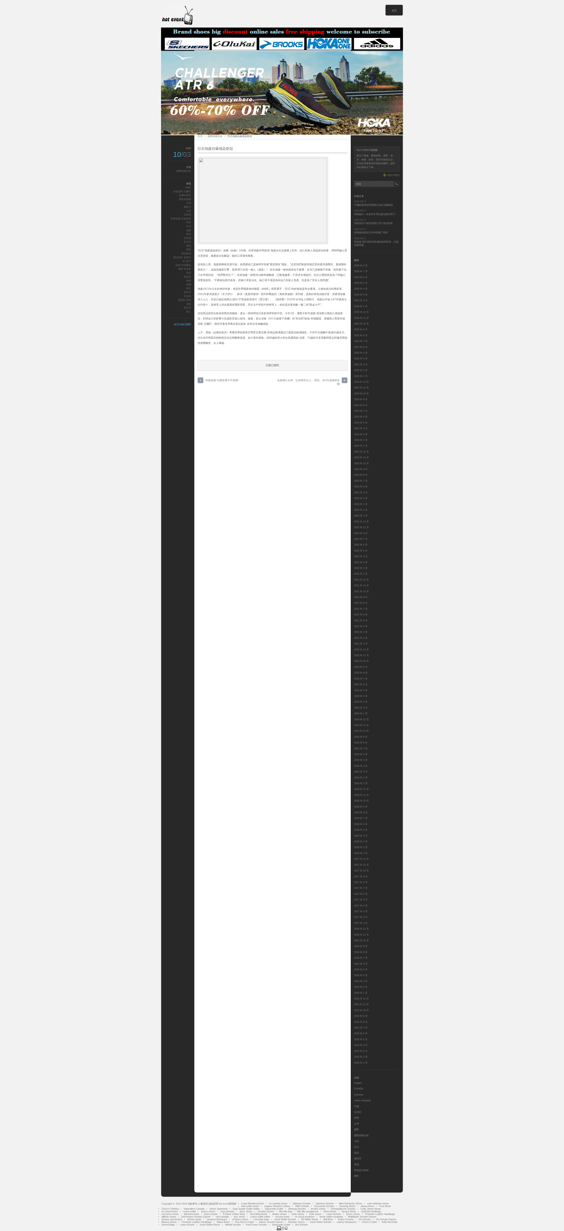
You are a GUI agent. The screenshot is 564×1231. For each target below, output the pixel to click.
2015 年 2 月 (360, 1056)
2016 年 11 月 (361, 934)
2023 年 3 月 (360, 504)
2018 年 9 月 (360, 806)
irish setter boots (250, 1206)
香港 (356, 1164)
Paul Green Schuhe (256, 1224)
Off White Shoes (309, 1219)
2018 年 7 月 (360, 818)
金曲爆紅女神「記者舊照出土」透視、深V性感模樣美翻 (308, 382)
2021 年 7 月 (360, 608)
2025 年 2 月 (360, 370)
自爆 (188, 280)
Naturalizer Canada (194, 1208)
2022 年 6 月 (360, 544)
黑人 (188, 311)
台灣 (356, 1123)
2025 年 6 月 (360, 347)
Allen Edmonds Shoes (350, 1203)
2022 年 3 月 (360, 562)
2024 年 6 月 (360, 416)
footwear (358, 1094)
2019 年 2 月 (360, 777)
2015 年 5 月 (360, 1039)
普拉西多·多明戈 (182, 257)
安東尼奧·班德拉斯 (181, 218)
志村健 (187, 238)
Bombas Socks (296, 1222)
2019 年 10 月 (361, 731)
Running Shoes (347, 1206)
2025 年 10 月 (361, 323)
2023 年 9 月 (360, 469)
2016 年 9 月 (360, 946)
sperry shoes (208, 1211)
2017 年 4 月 (360, 905)
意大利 (187, 241)
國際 (356, 1129)
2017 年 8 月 (360, 882)
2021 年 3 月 (360, 632)
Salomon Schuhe (302, 1203)
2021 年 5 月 (360, 620)
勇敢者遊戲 (185, 199)
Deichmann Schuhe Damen (196, 1216)
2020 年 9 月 (360, 667)
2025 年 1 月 (360, 376)
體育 (356, 1176)
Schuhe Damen (266, 1211)
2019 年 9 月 (360, 736)
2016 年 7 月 (360, 957)
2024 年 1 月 (360, 445)
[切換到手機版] (282, 1229)
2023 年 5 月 (360, 492)
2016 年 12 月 (361, 928)
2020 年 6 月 (360, 684)
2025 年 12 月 (361, 312)
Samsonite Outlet (274, 1208)
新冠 (188, 249)
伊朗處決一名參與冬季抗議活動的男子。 (376, 214)
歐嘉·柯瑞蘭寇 (183, 265)
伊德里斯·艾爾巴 (182, 191)
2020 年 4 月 (360, 696)
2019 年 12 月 (361, 719)
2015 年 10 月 (361, 1010)
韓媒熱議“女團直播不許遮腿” (222, 380)
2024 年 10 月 (361, 393)
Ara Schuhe (301, 1224)
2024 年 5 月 (360, 422)
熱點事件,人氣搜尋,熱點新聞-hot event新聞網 (212, 1203)
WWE (188, 187)
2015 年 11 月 (361, 1004)
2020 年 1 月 (360, 713)
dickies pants (194, 1219)
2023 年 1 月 (360, 515)
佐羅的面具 (185, 195)
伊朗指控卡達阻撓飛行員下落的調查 (373, 223)
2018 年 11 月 (361, 795)
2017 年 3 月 (360, 911)
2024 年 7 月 (360, 411)
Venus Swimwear (219, 1208)
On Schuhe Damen (386, 1219)
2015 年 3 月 (360, 1051)
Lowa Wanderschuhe (252, 1203)
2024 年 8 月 (360, 405)
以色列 (357, 1112)
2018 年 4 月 (360, 835)
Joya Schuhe (227, 1211)
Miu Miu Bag (285, 1211)
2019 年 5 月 (360, 760)
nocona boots (282, 1216)
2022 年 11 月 (361, 527)
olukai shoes (367, 1206)
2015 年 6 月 (360, 1033)
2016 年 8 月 (360, 952)
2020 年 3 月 (360, 701)
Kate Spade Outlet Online (246, 1208)
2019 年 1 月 (360, 783)
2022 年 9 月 (360, 533)
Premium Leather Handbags (380, 1214)
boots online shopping (331, 1216)
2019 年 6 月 (360, 754)
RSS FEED (393, 175)
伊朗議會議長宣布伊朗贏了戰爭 (371, 232)
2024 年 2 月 (360, 440)
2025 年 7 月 (360, 341)
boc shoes (239, 1216)
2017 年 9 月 (360, 876)
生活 (356, 1147)
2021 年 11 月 (361, 585)
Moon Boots (330, 1211)
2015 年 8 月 (360, 1022)
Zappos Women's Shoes (277, 1206)
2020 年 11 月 (361, 655)
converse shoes (170, 1214)
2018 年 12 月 (361, 789)
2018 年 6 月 (360, 824)
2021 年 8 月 (360, 603)
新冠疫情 (186, 253)
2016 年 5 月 (360, 969)
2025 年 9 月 (360, 329)
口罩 (188, 203)
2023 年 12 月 (361, 451)
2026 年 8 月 (360, 265)
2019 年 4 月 (360, 766)
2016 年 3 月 (360, 981)
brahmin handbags (371, 1211)
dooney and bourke (171, 1219)
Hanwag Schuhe (297, 1208)
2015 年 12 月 (361, 998)
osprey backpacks (347, 1222)
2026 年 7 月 (360, 271)
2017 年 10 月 (361, 870)
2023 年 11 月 (361, 457)
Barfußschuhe (191, 1214)
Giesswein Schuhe (324, 1206)
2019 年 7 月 (360, 748)
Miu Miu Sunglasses (308, 1211)
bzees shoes (353, 1214)
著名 (188, 288)
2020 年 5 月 (360, 690)
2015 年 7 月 (360, 1027)
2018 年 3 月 (360, 841)
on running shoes (278, 1203)
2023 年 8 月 (360, 474)
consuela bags (261, 1219)
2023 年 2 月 (360, 510)
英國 (188, 284)
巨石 (188, 226)
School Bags (168, 1224)
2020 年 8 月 (360, 672)
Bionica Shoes (169, 1222)
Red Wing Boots (258, 1214)
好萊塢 (187, 214)
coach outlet (189, 1211)
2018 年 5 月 (360, 829)
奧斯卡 (187, 207)
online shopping (362, 1100)
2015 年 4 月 (360, 1045)
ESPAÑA (358, 1088)
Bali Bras (328, 1219)
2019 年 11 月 (361, 725)
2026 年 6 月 (360, 277)
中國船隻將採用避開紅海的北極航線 (373, 205)
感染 (188, 245)
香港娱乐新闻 (361, 1170)
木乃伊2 (186, 261)
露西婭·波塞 (184, 300)
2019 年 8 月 (360, 742)
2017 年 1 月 (360, 923)
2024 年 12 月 (361, 382)
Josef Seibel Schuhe (285, 1219)
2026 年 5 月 (360, 283)
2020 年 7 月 (360, 678)
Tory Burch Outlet (244, 1222)
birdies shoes (279, 1214)
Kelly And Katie (389, 1222)
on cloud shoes (169, 1211)
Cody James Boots (370, 1208)
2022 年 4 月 (360, 556)
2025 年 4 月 (360, 358)
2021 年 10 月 (361, 591)
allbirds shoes (168, 1216)
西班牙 (187, 292)
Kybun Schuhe (346, 1219)
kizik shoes (315, 1214)
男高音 (187, 276)
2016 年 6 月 (360, 963)
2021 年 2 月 (360, 638)
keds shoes (298, 1214)
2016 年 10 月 (361, 940)
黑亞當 (187, 307)
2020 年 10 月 (361, 661)
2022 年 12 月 (361, 521)
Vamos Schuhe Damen (271, 1222)
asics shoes (245, 1211)
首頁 (394, 10)
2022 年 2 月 (360, 568)
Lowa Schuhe (334, 1214)
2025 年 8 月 (360, 335)
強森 (188, 230)
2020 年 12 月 (361, 649)
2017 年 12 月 (361, 859)
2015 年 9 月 (360, 1016)
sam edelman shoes (378, 1203)
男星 (188, 272)
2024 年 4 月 (360, 428)
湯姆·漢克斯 (184, 268)
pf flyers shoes (240, 1219)
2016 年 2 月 (360, 987)
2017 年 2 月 (360, 917)
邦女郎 (187, 296)
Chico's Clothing (170, 1208)
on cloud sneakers (305, 1216)
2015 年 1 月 (360, 1062)
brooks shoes (318, 1208)
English (358, 1083)
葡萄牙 (357, 1158)
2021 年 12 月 (361, 579)
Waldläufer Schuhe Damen (362, 1216)
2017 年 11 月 (361, 864)
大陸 (356, 1141)
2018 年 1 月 (360, 853)
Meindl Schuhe (233, 1224)
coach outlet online (260, 1216)
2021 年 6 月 (360, 614)
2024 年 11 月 (361, 387)
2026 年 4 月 (360, 288)
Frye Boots (385, 1206)
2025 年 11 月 (361, 318)
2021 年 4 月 (360, 626)
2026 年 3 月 (360, 294)
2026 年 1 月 (360, 306)
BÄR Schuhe (302, 1206)
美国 (356, 1152)
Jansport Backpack (216, 1219)
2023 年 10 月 (361, 463)
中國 (356, 1106)
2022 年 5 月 (360, 550)
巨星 (188, 222)
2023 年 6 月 (360, 486)
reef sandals (222, 1216)
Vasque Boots (348, 1211)
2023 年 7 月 (360, 480)
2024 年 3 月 (360, 434)
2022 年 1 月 (360, 573)
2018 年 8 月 (360, 812)
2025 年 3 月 (360, 364)
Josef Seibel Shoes (210, 1224)
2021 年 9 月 (360, 597)
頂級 (188, 304)
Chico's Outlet (369, 1222)
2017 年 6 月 (360, 894)
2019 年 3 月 (360, 771)
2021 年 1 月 (360, 643)
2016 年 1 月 (360, 992)
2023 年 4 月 (360, 498)
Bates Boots (223, 1222)
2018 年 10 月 (361, 800)
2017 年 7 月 (360, 888)
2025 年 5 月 (360, 352)
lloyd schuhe (211, 1214)
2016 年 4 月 (360, 975)
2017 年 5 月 (360, 899)
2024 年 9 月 (360, 399)
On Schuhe (365, 1219)
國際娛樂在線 (215, 136)
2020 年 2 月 (360, 707)
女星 (188, 211)
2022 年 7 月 (360, 539)
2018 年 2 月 (360, 847)
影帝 (188, 234)
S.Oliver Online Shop (234, 1214)
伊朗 (356, 1117)
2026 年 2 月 (360, 300)
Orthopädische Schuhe (343, 1208)
